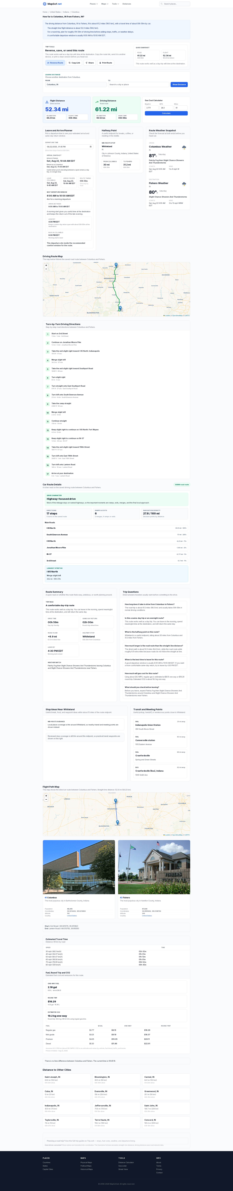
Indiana (66, 12)
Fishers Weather (158, 183)
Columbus (75, 12)
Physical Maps (86, 1162)
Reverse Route (56, 63)
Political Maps (86, 1166)
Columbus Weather (160, 146)
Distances (127, 4)
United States (55, 12)
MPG (161, 104)
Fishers (126, 897)
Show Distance (179, 84)
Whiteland (107, 146)
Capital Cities (48, 1169)
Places (93, 4)
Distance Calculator (126, 1162)
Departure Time (51, 142)
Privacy (159, 1169)
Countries (46, 1162)
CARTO (187, 315)
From (47, 80)
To (109, 80)
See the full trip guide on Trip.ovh (80, 1141)
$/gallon (148, 104)
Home (45, 12)
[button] (120, 308)
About (158, 1162)
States (45, 1166)
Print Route (107, 63)
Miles (176, 104)
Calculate (166, 113)
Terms (158, 1166)
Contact (159, 1173)
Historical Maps (87, 1169)
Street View (123, 1169)
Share (91, 63)
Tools (114, 4)
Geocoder (122, 1166)
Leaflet (167, 315)
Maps (103, 4)
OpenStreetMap (177, 315)
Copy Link (76, 63)
